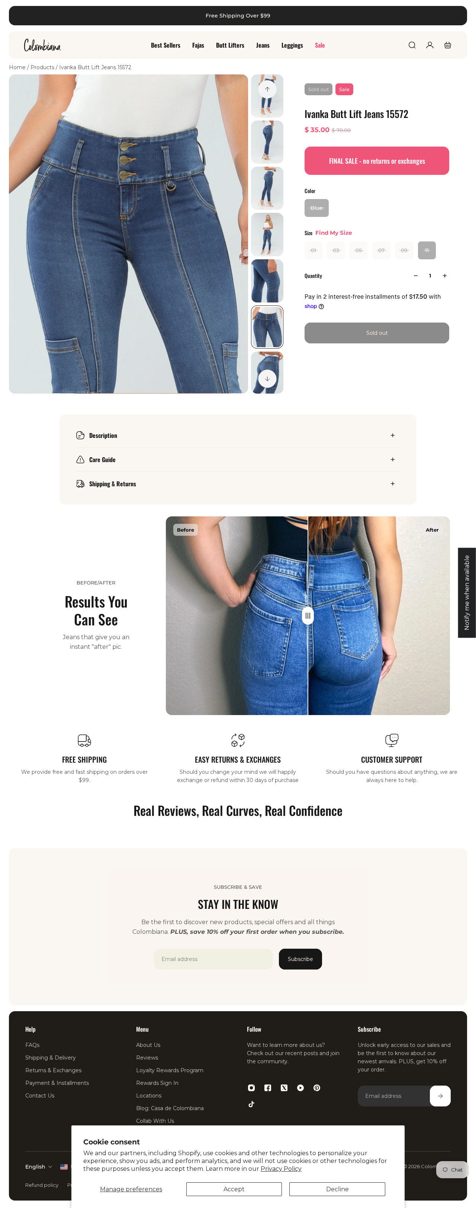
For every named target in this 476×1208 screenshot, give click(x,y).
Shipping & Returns (112, 483)
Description (103, 435)
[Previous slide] (267, 89)
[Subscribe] (440, 1096)
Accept (234, 1189)
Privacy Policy (281, 1168)
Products (43, 67)
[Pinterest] (317, 1088)
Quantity (313, 275)
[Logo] (42, 45)
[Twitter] (284, 1088)
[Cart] (448, 45)
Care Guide (102, 459)
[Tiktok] (251, 1104)
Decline (337, 1189)
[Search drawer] (412, 45)
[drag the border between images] (308, 616)
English (35, 1166)
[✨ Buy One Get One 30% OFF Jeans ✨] (236, 16)
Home (18, 67)
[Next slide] (267, 379)
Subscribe (300, 959)
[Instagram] (251, 1088)
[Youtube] (300, 1088)
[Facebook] (268, 1088)
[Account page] (430, 45)
